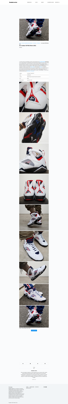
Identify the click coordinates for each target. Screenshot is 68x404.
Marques (42, 2)
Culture (36, 2)
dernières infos (29, 2)
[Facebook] (23, 364)
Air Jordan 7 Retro (42, 61)
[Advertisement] (34, 10)
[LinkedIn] (45, 364)
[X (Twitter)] (30, 364)
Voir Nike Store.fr (34, 330)
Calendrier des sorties (50, 2)
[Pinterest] (37, 364)
